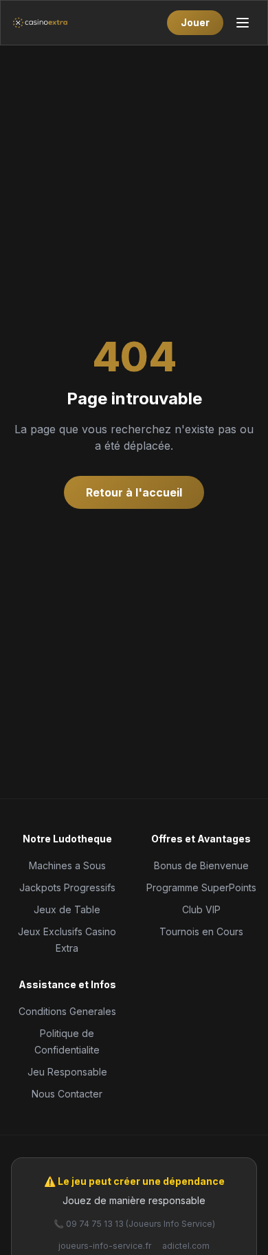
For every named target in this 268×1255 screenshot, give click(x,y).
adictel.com (186, 1246)
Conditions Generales (67, 1011)
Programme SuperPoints (201, 887)
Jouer (195, 22)
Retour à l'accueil (134, 492)
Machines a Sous (67, 865)
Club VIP (201, 909)
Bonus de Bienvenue (201, 865)
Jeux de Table (67, 909)
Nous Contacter (67, 1094)
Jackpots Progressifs (67, 887)
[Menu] (242, 22)
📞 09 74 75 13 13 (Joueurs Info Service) (134, 1224)
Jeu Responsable (67, 1072)
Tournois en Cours (201, 931)
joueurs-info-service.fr (104, 1246)
